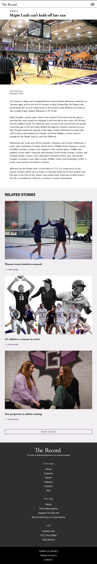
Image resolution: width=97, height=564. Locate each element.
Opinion (48, 481)
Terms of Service (48, 551)
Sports (48, 477)
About (48, 504)
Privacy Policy (48, 555)
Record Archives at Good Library (48, 517)
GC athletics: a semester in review (22, 339)
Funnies (48, 486)
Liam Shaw (13, 269)
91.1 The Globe (48, 535)
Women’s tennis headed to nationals (23, 264)
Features (48, 473)
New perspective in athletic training (23, 414)
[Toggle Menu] (92, 5)
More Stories (48, 431)
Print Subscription (48, 508)
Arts (48, 490)
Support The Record (48, 512)
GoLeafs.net (48, 539)
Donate (48, 559)
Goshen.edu (48, 531)
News (49, 469)
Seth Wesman (16, 90)
